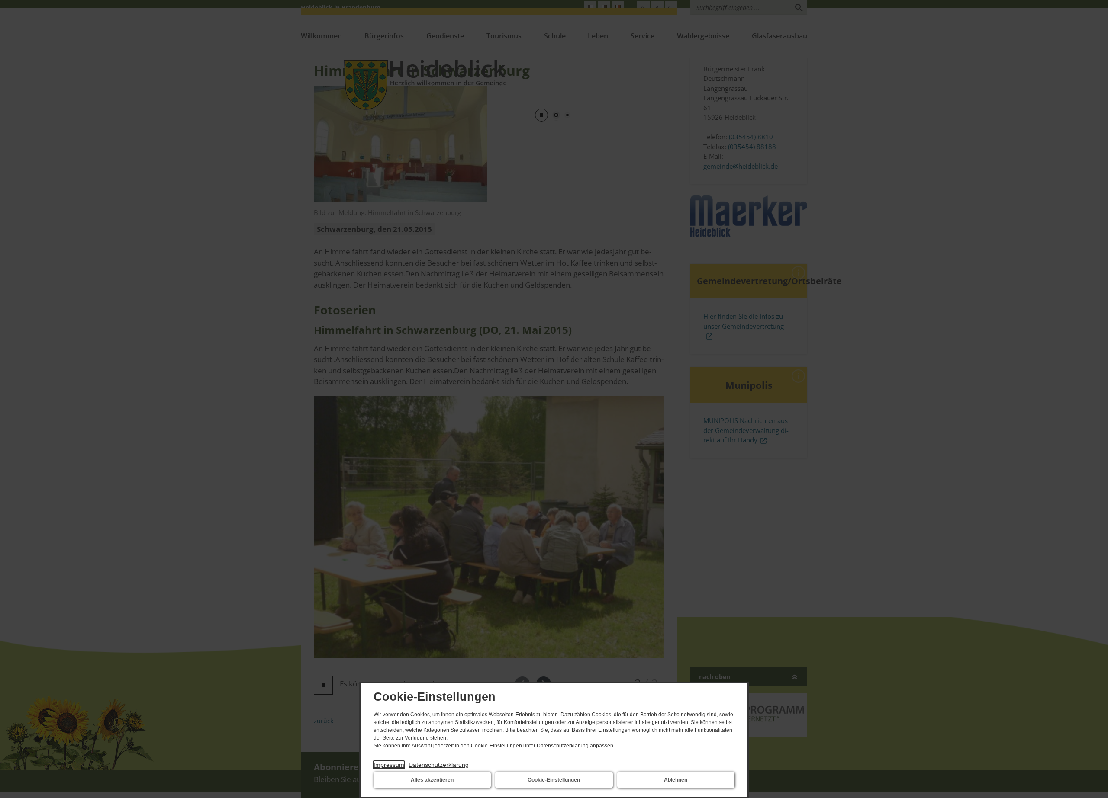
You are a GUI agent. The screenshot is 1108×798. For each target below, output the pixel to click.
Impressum (389, 764)
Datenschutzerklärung (439, 764)
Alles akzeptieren (432, 780)
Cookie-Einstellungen (554, 780)
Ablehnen (675, 780)
